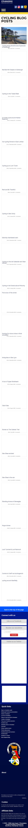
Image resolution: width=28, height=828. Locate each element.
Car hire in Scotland (5, 715)
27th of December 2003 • (11, 600)
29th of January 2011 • (11, 120)
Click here (16, 806)
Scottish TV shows (5, 735)
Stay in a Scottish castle (6, 710)
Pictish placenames (5, 730)
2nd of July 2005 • (11, 432)
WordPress (8, 826)
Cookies (5, 802)
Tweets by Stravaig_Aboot (6, 644)
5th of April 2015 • (11, 48)
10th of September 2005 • (12, 360)
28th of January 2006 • (11, 288)
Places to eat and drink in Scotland (9, 717)
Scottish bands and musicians (8, 731)
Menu (3, 10)
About (4, 772)
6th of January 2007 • (11, 216)
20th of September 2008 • (12, 168)
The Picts (3, 726)
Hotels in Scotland (5, 713)
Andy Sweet (15, 823)
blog (4, 13)
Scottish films (4, 733)
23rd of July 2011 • (11, 96)
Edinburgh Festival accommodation (9, 712)
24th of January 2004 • (11, 552)
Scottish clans (4, 722)
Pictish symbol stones (6, 728)
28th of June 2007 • (11, 192)
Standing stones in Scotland (7, 724)
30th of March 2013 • (11, 72)
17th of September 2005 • (12, 336)
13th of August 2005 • (11, 408)
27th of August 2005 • (11, 384)
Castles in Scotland (5, 719)
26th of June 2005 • (11, 456)
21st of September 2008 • (12, 144)
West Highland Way (5, 737)
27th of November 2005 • (11, 312)
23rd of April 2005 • (11, 504)
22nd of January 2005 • (11, 528)
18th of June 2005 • (11, 480)
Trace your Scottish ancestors (8, 721)
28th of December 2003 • (11, 576)
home (2, 13)
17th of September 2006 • (12, 264)
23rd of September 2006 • (12, 240)
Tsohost (21, 826)
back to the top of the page (14, 610)
